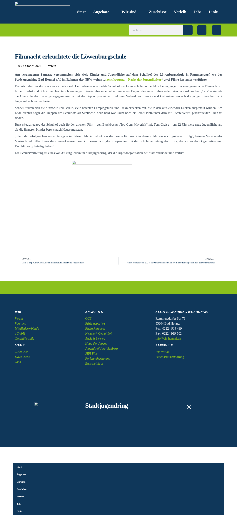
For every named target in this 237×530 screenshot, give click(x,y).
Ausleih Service (95, 338)
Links (213, 12)
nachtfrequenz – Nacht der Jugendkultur (133, 79)
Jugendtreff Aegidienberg (101, 348)
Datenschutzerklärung (170, 357)
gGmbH (20, 333)
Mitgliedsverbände (27, 328)
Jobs (197, 12)
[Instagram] (216, 30)
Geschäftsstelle (24, 338)
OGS (88, 318)
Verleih (180, 12)
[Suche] (188, 30)
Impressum (163, 352)
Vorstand (20, 323)
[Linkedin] (180, 365)
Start (81, 12)
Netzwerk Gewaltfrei (98, 333)
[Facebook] (201, 30)
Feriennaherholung (97, 358)
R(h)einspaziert (95, 323)
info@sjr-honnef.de (168, 338)
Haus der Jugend (96, 343)
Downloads (22, 357)
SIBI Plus (91, 353)
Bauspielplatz (94, 363)
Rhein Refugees (95, 328)
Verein (52, 66)
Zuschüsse (158, 12)
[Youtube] (190, 365)
